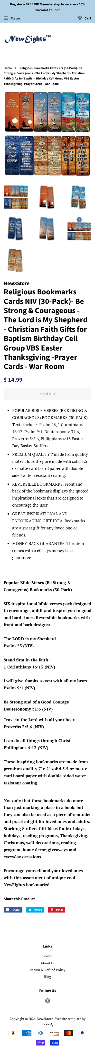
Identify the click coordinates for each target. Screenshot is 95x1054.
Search (47, 956)
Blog (47, 976)
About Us (48, 963)
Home (8, 68)
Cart (87, 18)
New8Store (45, 1018)
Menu (15, 18)
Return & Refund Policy (47, 969)
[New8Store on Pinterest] (47, 1001)
